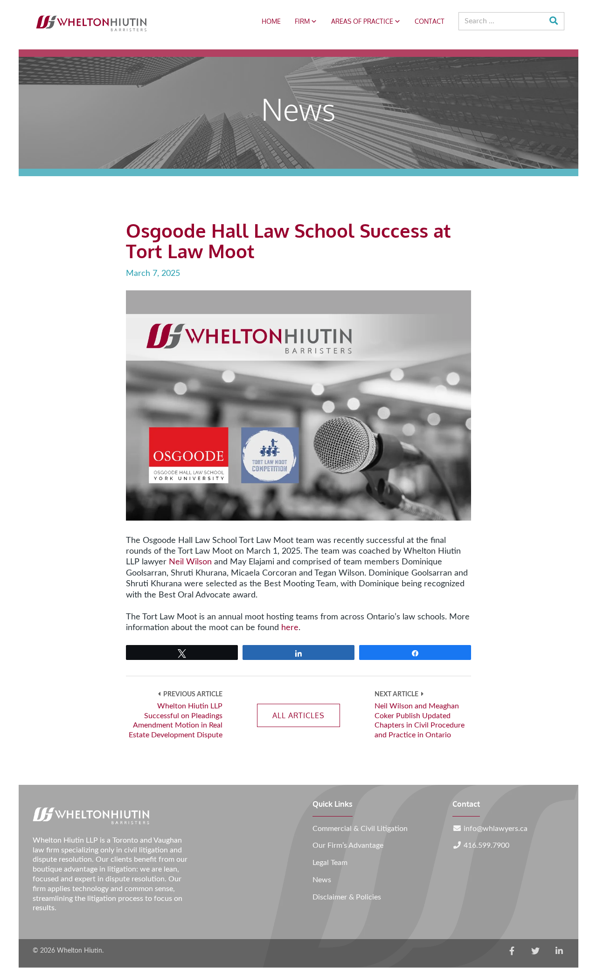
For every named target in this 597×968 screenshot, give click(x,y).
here (289, 628)
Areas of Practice (362, 21)
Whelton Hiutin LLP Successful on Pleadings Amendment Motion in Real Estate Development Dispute (175, 720)
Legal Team (329, 862)
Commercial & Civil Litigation (360, 828)
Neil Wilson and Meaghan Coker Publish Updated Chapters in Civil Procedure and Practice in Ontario (420, 720)
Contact (429, 21)
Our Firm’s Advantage (347, 845)
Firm (302, 21)
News (321, 880)
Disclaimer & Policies (346, 897)
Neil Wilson (190, 562)
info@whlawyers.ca (496, 828)
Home (271, 21)
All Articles (298, 715)
